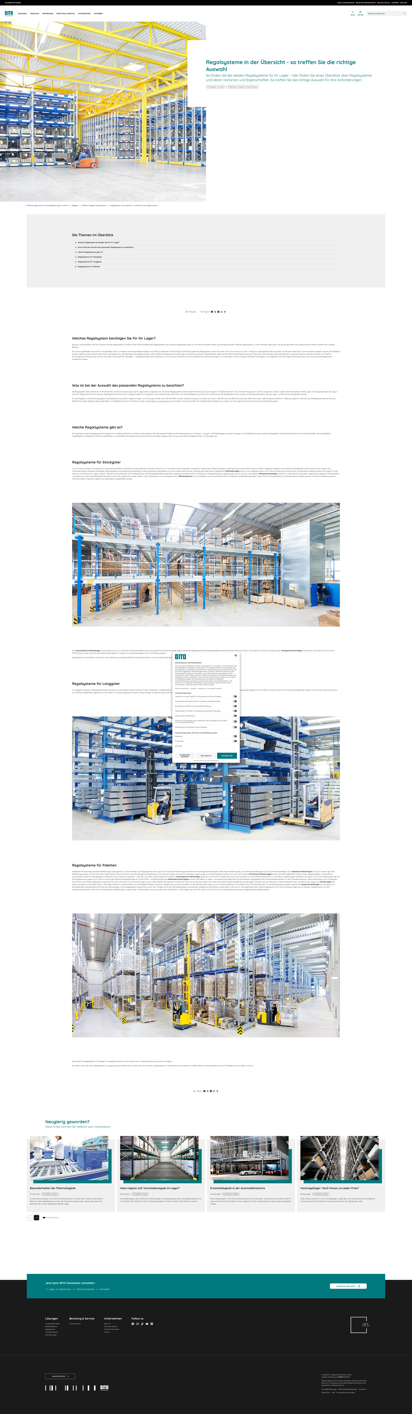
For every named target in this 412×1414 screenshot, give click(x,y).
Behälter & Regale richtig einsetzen (94, 205)
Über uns (107, 1324)
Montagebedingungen (329, 1389)
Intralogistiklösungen (52, 1324)
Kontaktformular (75, 1324)
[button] (212, 311)
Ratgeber (75, 205)
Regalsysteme (50, 1329)
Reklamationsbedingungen (348, 1389)
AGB (333, 1393)
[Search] (405, 14)
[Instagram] (137, 1324)
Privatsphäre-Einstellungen (345, 1393)
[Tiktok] (142, 1324)
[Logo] (11, 13)
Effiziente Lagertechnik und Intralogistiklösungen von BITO (47, 205)
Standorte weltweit (110, 1326)
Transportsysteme (51, 1332)
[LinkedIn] (151, 1324)
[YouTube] (147, 1324)
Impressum (363, 1389)
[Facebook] (133, 1324)
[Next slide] (36, 1217)
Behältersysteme (51, 1326)
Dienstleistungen (51, 1335)
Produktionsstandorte (111, 1329)
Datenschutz (326, 1393)
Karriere (107, 1332)
